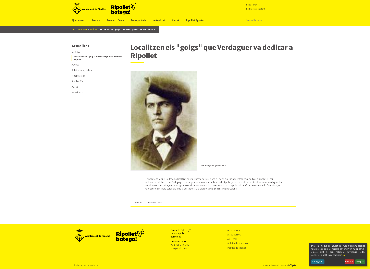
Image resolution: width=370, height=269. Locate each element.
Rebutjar (349, 261)
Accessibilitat (234, 230)
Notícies (93, 29)
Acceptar (360, 261)
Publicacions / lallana (82, 70)
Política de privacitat (237, 243)
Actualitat (82, 29)
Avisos (75, 87)
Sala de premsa (253, 5)
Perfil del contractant (255, 9)
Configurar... (318, 261)
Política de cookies (236, 247)
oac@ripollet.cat (179, 248)
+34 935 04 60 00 (180, 244)
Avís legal (232, 239)
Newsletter (77, 92)
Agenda (75, 64)
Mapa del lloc (234, 234)
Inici (73, 29)
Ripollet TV (77, 81)
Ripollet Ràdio (79, 75)
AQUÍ (343, 255)
